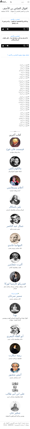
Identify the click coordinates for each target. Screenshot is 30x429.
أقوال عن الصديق (23, 70)
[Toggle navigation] (27, 2)
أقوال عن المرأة (24, 94)
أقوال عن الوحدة (23, 74)
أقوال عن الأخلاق (23, 90)
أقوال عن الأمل (24, 86)
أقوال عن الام (24, 72)
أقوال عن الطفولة (23, 98)
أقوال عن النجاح (24, 116)
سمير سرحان (15, 295)
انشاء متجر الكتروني (15, 423)
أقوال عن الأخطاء (23, 125)
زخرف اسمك (25, 423)
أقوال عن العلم (24, 88)
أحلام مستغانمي (15, 187)
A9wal (5, 425)
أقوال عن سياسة (23, 124)
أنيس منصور (15, 374)
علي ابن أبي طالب (15, 393)
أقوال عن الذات (24, 114)
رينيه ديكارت (15, 355)
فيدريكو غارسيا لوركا (15, 283)
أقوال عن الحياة (24, 65)
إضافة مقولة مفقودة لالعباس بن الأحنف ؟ (18, 55)
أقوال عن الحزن (24, 76)
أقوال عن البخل (24, 108)
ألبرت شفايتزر (15, 264)
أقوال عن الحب (24, 120)
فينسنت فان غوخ (15, 149)
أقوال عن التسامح (23, 92)
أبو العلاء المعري (15, 336)
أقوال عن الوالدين (23, 78)
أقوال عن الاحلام (23, 82)
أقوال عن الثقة (24, 122)
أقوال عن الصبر (24, 109)
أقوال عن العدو (24, 68)
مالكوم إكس (15, 168)
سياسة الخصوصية (19, 425)
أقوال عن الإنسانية (23, 102)
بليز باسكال (15, 206)
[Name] (11, 2)
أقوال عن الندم (24, 106)
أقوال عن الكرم (24, 104)
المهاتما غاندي (15, 245)
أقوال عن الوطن (23, 97)
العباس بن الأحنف (15, 19)
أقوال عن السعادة (23, 81)
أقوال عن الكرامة (23, 100)
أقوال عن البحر (24, 67)
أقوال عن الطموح (23, 118)
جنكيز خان (15, 412)
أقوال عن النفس (23, 84)
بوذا (15, 315)
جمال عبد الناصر (15, 225)
